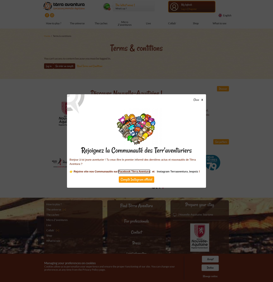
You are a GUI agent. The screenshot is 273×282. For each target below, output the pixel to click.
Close (196, 100)
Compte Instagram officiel (136, 179)
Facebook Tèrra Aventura (134, 171)
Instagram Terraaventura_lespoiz (177, 171)
